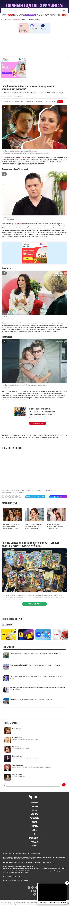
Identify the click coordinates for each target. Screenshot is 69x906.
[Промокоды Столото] (8, 634)
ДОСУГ (34, 822)
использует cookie (24, 902)
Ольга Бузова (16, 747)
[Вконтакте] (28, 887)
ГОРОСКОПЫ (34, 818)
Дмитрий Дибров (17, 765)
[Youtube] (36, 887)
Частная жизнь (17, 19)
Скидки (65, 15)
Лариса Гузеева (17, 775)
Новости (4, 15)
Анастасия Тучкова (7, 96)
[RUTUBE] (30, 891)
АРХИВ (34, 845)
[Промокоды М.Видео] (60, 634)
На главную (5, 80)
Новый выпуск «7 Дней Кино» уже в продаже (52, 902)
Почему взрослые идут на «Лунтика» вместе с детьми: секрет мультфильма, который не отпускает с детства (37, 677)
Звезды (10, 15)
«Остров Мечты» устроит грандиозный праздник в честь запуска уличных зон (31, 699)
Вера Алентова (16, 728)
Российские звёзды (18, 101)
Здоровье (53, 15)
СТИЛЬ (34, 830)
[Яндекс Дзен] (34, 891)
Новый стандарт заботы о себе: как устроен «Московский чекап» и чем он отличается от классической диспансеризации (37, 688)
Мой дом (22, 15)
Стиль (59, 15)
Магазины (7, 624)
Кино (16, 15)
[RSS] (34, 894)
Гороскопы (40, 15)
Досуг (47, 15)
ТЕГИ (34, 834)
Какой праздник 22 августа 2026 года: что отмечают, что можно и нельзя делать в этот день (35, 665)
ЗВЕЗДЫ (34, 806)
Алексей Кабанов (18, 492)
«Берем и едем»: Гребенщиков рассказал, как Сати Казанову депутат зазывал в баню (33, 526)
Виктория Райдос (17, 756)
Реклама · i (41, 885)
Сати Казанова (51, 101)
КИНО (34, 810)
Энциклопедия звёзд (34, 19)
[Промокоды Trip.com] (43, 634)
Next (67, 635)
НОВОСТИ (34, 802)
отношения (30, 101)
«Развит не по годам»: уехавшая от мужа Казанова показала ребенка (55, 526)
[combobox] (32, 784)
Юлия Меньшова (17, 737)
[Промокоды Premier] (26, 634)
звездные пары (40, 101)
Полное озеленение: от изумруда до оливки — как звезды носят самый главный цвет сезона (35, 653)
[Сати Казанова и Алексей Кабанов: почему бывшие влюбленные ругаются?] (13, 496)
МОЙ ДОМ (34, 814)
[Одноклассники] (32, 887)
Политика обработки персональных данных (15, 880)
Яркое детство (30, 15)
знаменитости (6, 101)
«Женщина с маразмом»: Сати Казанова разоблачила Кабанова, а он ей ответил (11, 526)
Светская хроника (6, 19)
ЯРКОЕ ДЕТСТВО (34, 838)
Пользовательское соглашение (12, 876)
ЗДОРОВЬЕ (35, 826)
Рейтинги (24, 19)
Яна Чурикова (7, 492)
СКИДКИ (34, 842)
